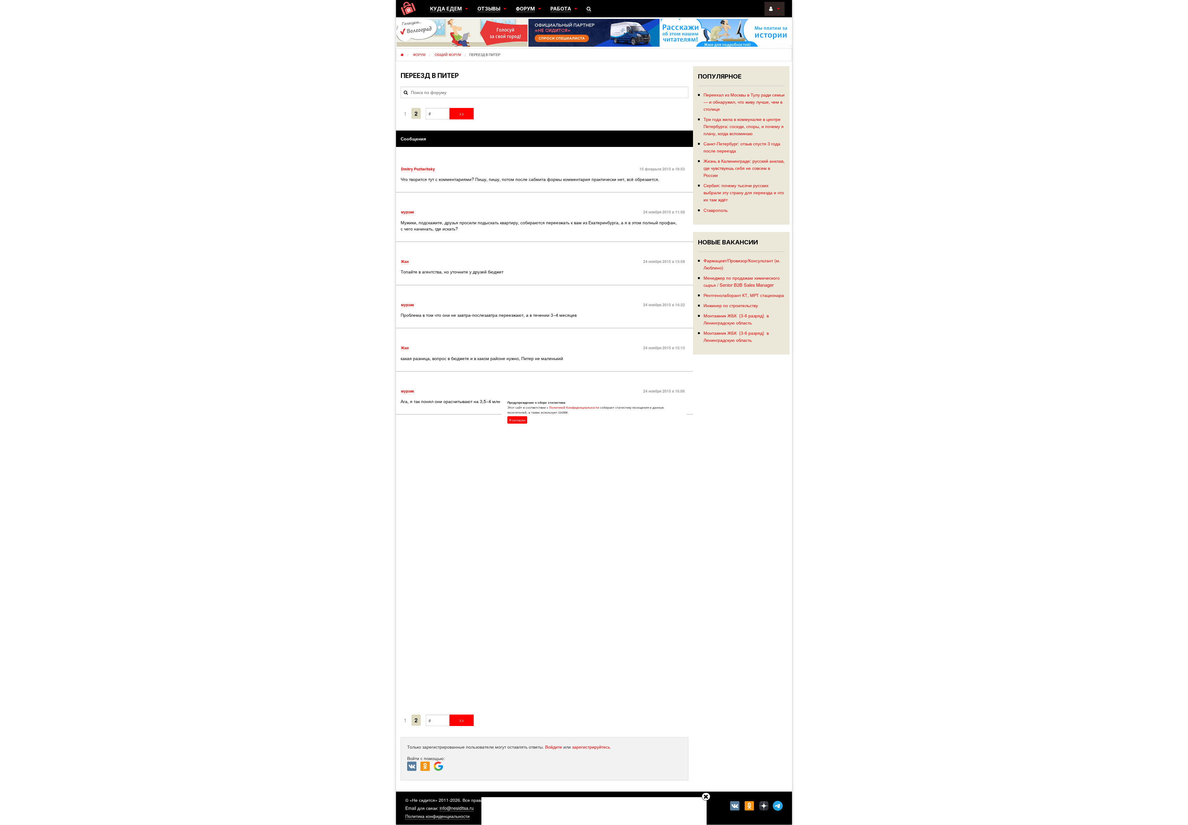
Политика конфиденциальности (437, 816)
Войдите (553, 747)
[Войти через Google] (439, 768)
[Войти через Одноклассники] (427, 766)
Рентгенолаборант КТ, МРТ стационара (744, 295)
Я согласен (517, 420)
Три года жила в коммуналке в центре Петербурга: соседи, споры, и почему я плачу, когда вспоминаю (744, 126)
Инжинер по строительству (731, 305)
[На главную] (408, 8)
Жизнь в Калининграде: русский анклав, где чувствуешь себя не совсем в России (744, 167)
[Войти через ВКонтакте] (413, 766)
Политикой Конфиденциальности (574, 407)
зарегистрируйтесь (591, 747)
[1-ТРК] (544, 566)
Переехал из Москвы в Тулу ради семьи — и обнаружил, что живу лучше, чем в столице (744, 101)
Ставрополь (716, 210)
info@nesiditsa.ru (457, 808)
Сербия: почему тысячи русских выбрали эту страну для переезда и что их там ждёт (744, 192)
